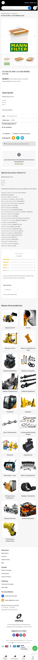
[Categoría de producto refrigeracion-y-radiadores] (10, 489)
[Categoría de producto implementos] (28, 447)
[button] (3, 36)
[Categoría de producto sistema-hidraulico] (28, 510)
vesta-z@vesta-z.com (12, 600)
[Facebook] (13, 635)
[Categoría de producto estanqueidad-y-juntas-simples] (28, 425)
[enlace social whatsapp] (18, 138)
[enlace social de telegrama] (22, 138)
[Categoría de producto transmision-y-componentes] (10, 532)
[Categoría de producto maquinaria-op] (10, 320)
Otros (15, 13)
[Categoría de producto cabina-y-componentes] (10, 383)
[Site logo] (15, 2)
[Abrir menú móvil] (3, 2)
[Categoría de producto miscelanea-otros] (10, 467)
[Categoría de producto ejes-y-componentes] (10, 424)
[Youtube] (24, 635)
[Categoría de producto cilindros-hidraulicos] (28, 383)
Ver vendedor (7, 127)
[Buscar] (29, 7)
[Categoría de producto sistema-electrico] (10, 510)
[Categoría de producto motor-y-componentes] (28, 467)
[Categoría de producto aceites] (28, 320)
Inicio (2, 13)
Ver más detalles (7, 110)
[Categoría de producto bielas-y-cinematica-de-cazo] (28, 341)
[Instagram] (17, 635)
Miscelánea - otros (9, 13)
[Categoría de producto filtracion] (10, 447)
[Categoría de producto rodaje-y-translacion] (28, 488)
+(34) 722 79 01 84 (11, 596)
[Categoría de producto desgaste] (28, 404)
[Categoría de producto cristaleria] (10, 404)
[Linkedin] (20, 635)
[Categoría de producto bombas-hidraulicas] (10, 363)
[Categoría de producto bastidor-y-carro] (10, 340)
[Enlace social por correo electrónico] (13, 138)
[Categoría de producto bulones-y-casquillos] (28, 363)
